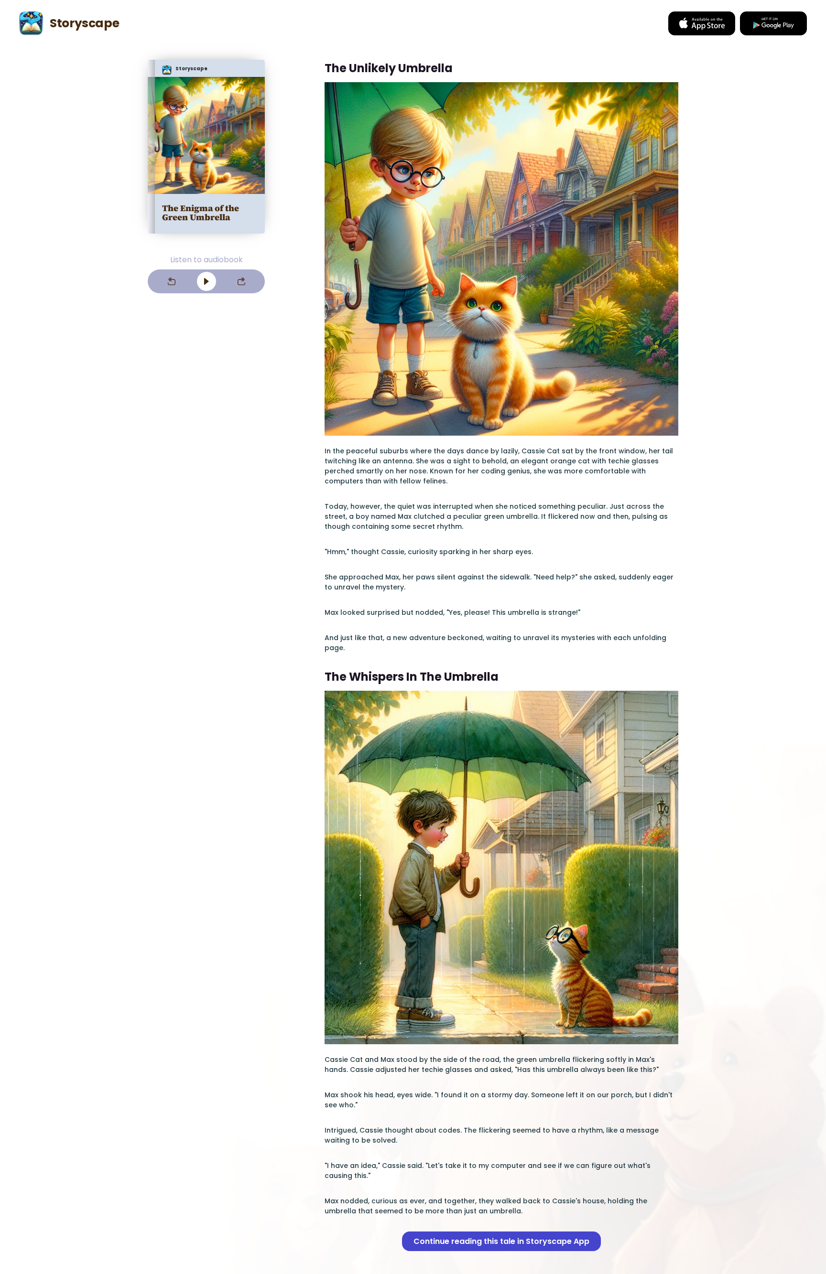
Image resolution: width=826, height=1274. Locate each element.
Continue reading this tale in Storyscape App (501, 1241)
